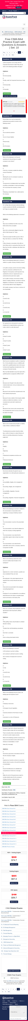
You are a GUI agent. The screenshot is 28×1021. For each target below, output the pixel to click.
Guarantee (5, 1002)
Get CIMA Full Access (14, 970)
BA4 (24, 31)
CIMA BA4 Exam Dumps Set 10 (9, 833)
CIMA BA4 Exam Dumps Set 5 (9, 819)
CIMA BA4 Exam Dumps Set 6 (9, 822)
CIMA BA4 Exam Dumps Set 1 (9, 808)
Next (13, 55)
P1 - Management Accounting (8, 939)
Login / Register (13, 10)
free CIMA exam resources (13, 981)
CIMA (14, 790)
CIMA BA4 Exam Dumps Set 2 (9, 811)
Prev (4, 52)
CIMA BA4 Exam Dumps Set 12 (9, 838)
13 (6, 55)
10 (19, 52)
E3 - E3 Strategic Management (8, 927)
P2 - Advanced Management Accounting (10, 948)
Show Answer (7, 93)
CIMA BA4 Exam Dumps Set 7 (9, 825)
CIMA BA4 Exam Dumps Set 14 (9, 844)
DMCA (16, 1004)
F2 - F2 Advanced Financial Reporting (9, 924)
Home (4, 10)
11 (22, 52)
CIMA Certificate (18, 31)
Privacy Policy (13, 1002)
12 (3, 55)
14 (9, 55)
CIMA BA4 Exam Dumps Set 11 (9, 835)
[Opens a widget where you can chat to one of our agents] (18, 1012)
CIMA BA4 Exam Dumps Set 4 (9, 816)
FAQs (9, 1001)
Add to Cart (14, 864)
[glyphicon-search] (24, 13)
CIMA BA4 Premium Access (10, 96)
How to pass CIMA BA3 (6, 920)
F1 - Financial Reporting (6, 933)
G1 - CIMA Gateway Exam (7, 942)
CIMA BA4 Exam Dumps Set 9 (9, 830)
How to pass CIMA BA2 (6, 915)
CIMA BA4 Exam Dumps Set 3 (9, 814)
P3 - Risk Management (6, 930)
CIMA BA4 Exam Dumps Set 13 (9, 841)
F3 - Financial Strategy (6, 954)
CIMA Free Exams (9, 31)
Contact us (14, 1001)
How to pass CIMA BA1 (6, 911)
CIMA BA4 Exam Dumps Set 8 (9, 827)
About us (22, 1001)
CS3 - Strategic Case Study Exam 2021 (10, 951)
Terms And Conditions (8, 1004)
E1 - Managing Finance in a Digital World (10, 936)
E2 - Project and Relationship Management (11, 945)
